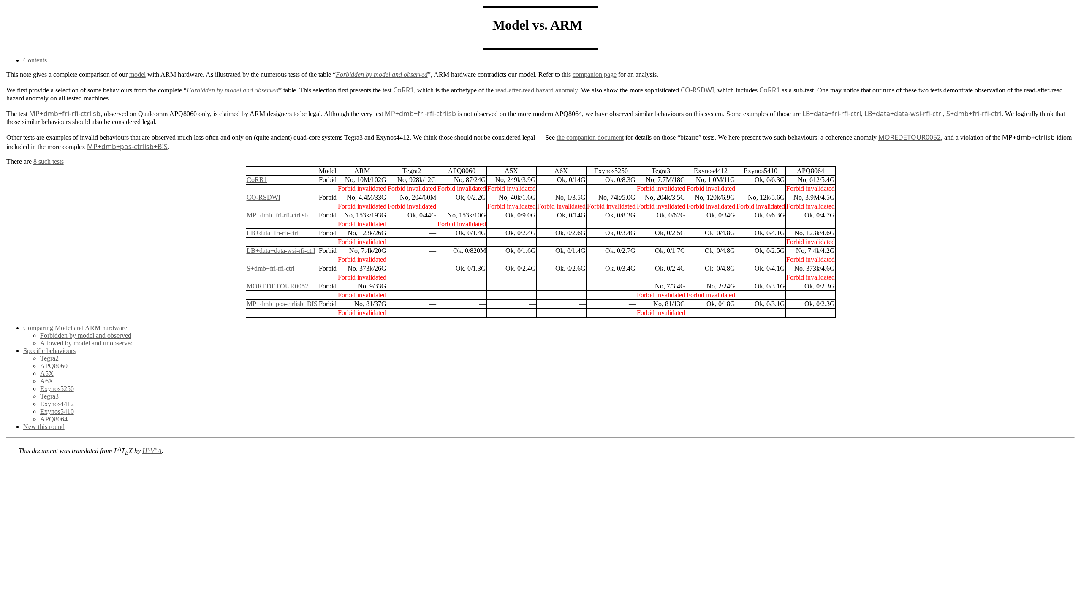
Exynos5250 (57, 388)
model (137, 74)
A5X (47, 373)
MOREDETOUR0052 (277, 286)
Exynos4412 (57, 403)
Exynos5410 (57, 411)
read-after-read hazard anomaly (536, 90)
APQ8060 (54, 365)
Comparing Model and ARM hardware (75, 327)
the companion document (590, 137)
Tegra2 (49, 358)
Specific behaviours (49, 350)
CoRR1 (257, 179)
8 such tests (48, 161)
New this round (44, 426)
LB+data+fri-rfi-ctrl (273, 232)
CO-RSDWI (263, 197)
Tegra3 (49, 396)
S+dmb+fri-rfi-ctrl (270, 268)
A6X (47, 381)
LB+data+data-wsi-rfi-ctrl (281, 250)
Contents (35, 60)
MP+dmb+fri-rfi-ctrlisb (277, 215)
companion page (595, 74)
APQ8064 (54, 419)
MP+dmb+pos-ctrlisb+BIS (282, 303)
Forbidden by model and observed (85, 335)
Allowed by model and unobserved (87, 343)
